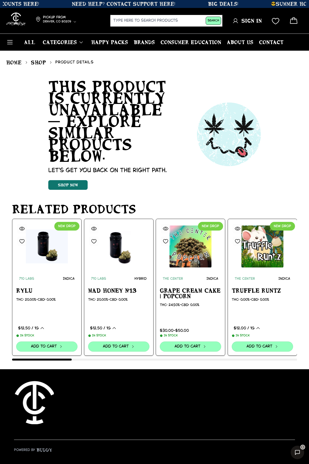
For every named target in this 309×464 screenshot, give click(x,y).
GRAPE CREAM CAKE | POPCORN (190, 293)
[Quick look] (22, 228)
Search (213, 20)
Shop (38, 62)
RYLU (24, 290)
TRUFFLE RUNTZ (256, 290)
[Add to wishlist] (22, 241)
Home (14, 62)
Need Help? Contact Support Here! (119, 4)
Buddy (44, 450)
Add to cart (44, 346)
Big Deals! (218, 4)
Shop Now (68, 185)
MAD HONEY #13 (112, 290)
